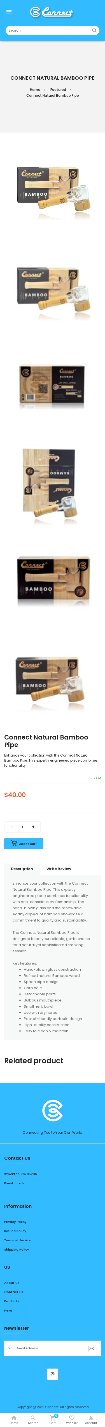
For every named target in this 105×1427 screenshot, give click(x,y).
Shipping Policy (16, 1249)
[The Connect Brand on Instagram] (52, 1374)
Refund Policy (15, 1231)
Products (11, 1301)
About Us (11, 1282)
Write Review (58, 868)
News (8, 1310)
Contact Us (13, 1292)
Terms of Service (17, 1240)
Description (22, 868)
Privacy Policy (15, 1222)
